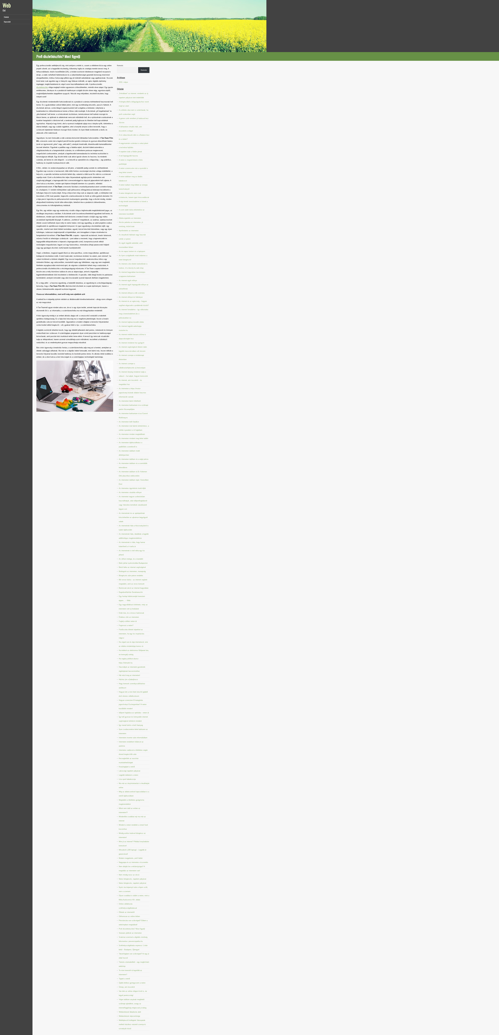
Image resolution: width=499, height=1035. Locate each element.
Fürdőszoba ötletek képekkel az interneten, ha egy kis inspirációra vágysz (131, 634)
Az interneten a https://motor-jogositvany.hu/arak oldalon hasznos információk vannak (132, 393)
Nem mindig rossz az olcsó (129, 875)
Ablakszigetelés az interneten (130, 218)
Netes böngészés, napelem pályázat (132, 879)
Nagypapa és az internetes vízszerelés (133, 862)
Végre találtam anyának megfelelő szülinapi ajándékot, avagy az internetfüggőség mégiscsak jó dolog (132, 1004)
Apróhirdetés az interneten (129, 231)
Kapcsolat (7, 21)
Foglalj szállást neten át (128, 621)
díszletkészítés (42, 87)
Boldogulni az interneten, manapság (132, 571)
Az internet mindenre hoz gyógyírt (131, 343)
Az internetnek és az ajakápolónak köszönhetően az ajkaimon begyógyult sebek (133, 517)
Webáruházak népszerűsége (129, 1016)
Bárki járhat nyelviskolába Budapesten (133, 563)
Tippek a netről (124, 979)
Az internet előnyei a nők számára (132, 293)
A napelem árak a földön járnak (130, 152)
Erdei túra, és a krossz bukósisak (131, 613)
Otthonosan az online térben (129, 916)
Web (7, 5)
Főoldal (6, 17)
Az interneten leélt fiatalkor (129, 422)
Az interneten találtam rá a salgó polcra (133, 459)
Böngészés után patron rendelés (131, 576)
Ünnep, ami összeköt (127, 987)
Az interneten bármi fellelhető (130, 401)
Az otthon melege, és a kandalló (131, 559)
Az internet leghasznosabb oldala (131, 322)
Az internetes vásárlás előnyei (130, 492)
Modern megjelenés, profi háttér (131, 858)
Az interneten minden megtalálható (132, 434)
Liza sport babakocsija (127, 779)
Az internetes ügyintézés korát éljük (132, 488)
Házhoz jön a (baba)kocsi (128, 679)
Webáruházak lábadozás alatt (130, 1012)
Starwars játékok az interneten (130, 933)
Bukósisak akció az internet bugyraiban (133, 588)
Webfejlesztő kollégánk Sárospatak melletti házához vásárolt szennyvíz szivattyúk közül (132, 1024)
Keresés (120, 65)
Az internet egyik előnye (128, 280)
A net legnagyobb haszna (128, 156)
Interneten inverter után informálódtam (133, 738)
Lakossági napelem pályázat (129, 771)
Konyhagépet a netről (127, 767)
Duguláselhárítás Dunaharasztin (131, 592)
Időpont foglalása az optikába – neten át (134, 713)
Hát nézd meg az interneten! (129, 675)
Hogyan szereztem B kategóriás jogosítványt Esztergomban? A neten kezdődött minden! (132, 704)
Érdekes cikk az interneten (129, 617)
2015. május (123, 82)
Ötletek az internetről (126, 912)
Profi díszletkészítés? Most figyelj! (132, 929)
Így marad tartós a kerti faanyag (131, 725)
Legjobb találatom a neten (128, 775)
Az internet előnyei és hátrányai (131, 297)
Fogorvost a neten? (126, 625)
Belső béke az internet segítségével (132, 567)
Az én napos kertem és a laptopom (132, 251)
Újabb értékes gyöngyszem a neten (132, 983)
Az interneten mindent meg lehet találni (133, 438)
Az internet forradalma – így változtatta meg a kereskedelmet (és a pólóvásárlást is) (133, 314)
